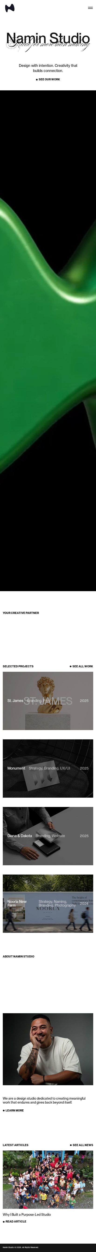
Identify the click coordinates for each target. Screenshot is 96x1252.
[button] (90, 8)
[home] (8, 8)
